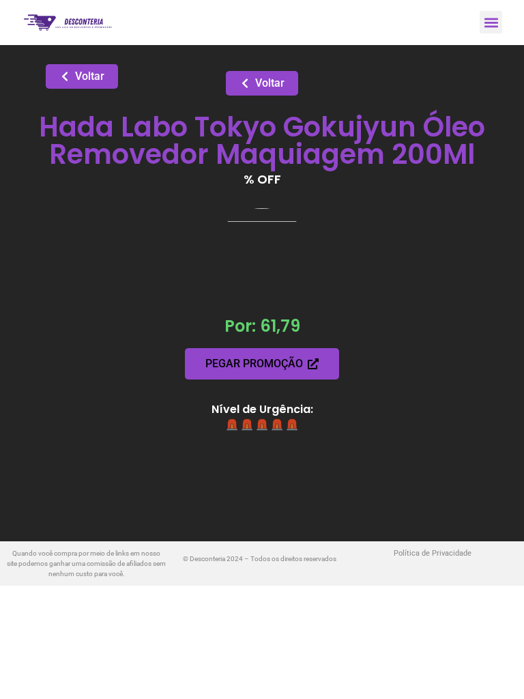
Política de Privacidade (432, 553)
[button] (491, 22)
